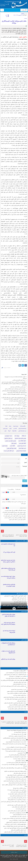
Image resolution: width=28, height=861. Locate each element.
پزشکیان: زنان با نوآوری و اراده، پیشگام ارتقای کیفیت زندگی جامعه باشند (14, 768)
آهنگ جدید (12, 446)
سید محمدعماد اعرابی (22, 431)
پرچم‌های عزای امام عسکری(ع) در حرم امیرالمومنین (8, 644)
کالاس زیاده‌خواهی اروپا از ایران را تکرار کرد (17, 401)
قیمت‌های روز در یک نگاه (22, 593)
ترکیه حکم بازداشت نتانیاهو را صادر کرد (8, 545)
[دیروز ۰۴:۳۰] (21, 579)
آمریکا (9, 431)
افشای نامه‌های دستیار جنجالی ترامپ (19, 807)
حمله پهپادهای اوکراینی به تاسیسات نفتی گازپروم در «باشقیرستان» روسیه (16, 412)
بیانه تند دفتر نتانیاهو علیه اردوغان (19, 684)
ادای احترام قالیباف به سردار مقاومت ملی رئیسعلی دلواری (15, 674)
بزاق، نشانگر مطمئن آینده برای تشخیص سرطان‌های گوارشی (14, 738)
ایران (5, 431)
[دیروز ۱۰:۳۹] (21, 570)
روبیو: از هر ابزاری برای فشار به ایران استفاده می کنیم (15, 389)
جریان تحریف (15, 426)
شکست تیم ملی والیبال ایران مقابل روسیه (18, 796)
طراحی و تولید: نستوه (14, 859)
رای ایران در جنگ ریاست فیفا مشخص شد (18, 816)
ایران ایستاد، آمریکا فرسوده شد (20, 732)
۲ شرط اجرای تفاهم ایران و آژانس (19, 380)
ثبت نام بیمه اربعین (22, 446)
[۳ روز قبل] (20, 530)
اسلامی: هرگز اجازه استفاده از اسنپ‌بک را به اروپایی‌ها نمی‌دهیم (16, 377)
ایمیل (25, 462)
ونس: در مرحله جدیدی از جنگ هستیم (18, 689)
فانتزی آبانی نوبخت (22, 403)
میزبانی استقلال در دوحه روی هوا (19, 788)
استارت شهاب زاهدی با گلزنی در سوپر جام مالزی (16, 805)
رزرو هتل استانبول (8, 438)
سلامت (25, 835)
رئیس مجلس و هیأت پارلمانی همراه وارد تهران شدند (16, 678)
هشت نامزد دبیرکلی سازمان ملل (20, 682)
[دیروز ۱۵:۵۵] (21, 554)
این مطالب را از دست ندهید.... (20, 541)
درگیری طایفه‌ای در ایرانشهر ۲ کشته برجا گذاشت (7, 722)
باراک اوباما (14, 431)
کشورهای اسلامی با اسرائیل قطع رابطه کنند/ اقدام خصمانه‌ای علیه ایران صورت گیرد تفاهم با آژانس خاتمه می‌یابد (14, 391)
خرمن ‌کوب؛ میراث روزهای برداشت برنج (18, 740)
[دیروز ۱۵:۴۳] (20, 717)
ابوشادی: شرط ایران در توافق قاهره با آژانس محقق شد (15, 419)
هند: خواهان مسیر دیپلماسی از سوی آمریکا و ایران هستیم (15, 697)
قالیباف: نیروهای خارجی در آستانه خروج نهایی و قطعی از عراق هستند (14, 785)
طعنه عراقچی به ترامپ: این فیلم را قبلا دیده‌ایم (17, 811)
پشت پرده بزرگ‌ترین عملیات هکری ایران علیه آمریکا (8, 569)
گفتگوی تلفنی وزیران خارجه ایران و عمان (18, 792)
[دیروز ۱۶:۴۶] (21, 546)
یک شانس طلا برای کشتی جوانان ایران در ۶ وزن (17, 798)
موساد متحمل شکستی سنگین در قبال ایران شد (17, 708)
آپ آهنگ (24, 436)
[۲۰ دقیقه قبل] (20, 840)
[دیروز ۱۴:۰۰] (21, 645)
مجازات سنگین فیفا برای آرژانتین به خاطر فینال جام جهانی (8, 615)
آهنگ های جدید (22, 443)
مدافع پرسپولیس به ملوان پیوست (19, 670)
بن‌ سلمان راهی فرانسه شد (21, 809)
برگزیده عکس (24, 640)
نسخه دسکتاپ (14, 852)
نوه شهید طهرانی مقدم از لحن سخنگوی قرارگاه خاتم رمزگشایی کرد (13, 680)
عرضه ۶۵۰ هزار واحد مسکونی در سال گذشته (17, 736)
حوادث (25, 712)
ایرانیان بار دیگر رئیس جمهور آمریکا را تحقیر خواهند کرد (15, 699)
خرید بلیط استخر (22, 448)
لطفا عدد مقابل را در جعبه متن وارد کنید (19, 475)
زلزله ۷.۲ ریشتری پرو (22, 753)
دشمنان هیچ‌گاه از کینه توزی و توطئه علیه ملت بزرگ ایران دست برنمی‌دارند (14, 765)
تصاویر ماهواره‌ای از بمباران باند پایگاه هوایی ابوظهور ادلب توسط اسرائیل (14, 606)
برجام (10, 426)
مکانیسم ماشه (22, 426)
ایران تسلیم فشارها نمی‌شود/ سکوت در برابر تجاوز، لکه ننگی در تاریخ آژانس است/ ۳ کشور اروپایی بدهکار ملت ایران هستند (14, 398)
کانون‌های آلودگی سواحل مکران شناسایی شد (17, 755)
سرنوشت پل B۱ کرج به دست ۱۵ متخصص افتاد (17, 799)
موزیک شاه (17, 436)
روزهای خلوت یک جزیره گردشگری (8, 659)
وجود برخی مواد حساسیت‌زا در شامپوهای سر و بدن (16, 747)
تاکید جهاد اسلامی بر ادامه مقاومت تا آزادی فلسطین (16, 822)
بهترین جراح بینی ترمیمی (10, 441)
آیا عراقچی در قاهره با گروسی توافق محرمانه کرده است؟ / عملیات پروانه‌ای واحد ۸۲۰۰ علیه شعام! (15, 416)
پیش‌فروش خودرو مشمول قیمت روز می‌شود (21, 535)
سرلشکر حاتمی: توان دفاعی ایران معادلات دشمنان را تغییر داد (14, 818)
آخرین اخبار (24, 728)
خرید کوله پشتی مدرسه (9, 451)
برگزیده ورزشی (24, 611)
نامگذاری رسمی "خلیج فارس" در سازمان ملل (17, 676)
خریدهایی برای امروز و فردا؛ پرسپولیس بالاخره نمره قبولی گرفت (8, 623)
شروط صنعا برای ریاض (21, 701)
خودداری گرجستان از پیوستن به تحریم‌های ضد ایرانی (16, 672)
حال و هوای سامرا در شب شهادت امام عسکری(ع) (8, 652)
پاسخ (4, 492)
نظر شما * (24, 466)
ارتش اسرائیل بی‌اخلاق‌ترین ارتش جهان (18, 830)
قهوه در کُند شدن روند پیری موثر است (18, 734)
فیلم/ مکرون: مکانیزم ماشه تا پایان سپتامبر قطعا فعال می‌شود (14, 408)
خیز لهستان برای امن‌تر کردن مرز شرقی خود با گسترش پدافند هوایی (14, 744)
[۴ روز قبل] (7, 530)
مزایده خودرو (4, 446)
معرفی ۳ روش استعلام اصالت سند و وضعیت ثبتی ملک (8, 577)
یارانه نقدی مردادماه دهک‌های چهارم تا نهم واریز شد (9, 585)
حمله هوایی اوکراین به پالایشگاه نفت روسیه (17, 705)
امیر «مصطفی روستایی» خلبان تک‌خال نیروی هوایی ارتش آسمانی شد (14, 686)
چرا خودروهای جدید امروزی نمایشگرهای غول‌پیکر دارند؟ (8, 535)
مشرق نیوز (16, 4)
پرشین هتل (14, 443)
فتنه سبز (15, 428)
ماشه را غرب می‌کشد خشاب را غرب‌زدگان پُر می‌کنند (14, 22)
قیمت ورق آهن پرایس (11, 448)
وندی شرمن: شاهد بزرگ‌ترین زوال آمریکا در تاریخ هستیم (15, 410)
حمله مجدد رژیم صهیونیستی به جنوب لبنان (18, 812)
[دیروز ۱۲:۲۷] (21, 562)
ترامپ (10, 428)
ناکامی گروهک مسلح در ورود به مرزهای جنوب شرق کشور (21, 722)
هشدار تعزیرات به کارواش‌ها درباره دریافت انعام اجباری (15, 757)
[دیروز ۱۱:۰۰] (21, 653)
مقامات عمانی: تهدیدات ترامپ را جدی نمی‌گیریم (17, 707)
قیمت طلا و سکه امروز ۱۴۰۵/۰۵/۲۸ (19, 600)
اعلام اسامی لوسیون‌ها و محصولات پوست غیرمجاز (16, 730)
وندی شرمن (5, 428)
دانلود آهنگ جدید (22, 441)
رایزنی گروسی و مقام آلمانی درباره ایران (18, 387)
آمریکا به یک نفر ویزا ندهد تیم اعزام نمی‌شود (9, 631)
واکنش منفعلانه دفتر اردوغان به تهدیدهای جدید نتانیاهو (15, 771)
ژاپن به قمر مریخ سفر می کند (9, 552)
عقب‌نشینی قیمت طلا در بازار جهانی (19, 598)
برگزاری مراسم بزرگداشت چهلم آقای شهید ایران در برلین (15, 828)
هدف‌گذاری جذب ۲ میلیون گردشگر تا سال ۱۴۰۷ (16, 790)
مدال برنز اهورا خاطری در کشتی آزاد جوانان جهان (16, 775)
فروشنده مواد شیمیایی (21, 451)
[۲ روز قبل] (21, 587)
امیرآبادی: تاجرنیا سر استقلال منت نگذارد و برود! (16, 693)
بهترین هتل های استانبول (20, 438)
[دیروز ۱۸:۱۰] (21, 617)
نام (26, 458)
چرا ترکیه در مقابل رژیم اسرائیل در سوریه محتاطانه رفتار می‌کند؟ (14, 749)
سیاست (23, 10)
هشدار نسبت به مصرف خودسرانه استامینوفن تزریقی (16, 742)
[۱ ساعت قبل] (7, 840)
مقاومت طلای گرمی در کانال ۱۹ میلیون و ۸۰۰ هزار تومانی (15, 596)
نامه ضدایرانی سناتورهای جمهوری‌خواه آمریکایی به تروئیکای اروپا (15, 394)
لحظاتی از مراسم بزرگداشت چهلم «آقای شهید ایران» (16, 777)
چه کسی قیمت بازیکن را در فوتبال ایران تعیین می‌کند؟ (15, 751)
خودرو (26, 525)
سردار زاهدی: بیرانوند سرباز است (19, 695)
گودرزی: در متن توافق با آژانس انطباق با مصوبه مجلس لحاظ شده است (15, 405)
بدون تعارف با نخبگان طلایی (20, 760)
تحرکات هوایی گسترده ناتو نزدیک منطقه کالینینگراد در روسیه (14, 826)
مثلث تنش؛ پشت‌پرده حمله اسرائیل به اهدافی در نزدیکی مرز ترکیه (8, 561)
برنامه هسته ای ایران (22, 428)
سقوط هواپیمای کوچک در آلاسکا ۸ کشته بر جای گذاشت (15, 824)
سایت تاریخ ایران (8, 436)
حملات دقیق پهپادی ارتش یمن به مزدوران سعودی (16, 691)
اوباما (6, 426)
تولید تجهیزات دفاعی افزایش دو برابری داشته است (16, 762)
